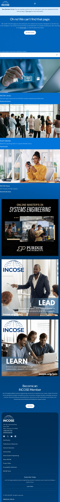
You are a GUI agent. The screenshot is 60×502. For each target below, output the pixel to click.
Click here (28, 11)
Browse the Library (5, 101)
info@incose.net (7, 432)
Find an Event (4, 146)
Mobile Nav (35, 3)
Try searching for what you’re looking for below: (13, 51)
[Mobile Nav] (35, 3)
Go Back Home (30, 32)
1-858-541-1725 (7, 430)
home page (23, 28)
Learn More (30, 486)
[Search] (57, 55)
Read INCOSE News (5, 191)
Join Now (30, 406)
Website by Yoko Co (8, 499)
